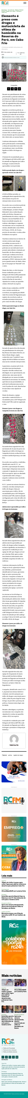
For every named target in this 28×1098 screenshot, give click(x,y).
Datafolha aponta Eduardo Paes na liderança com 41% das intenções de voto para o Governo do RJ (13, 898)
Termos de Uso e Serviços (9, 1050)
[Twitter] (12, 88)
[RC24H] (5, 3)
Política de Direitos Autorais (10, 1052)
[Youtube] (17, 1057)
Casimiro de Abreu (6, 911)
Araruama (18, 11)
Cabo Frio (4, 12)
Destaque (4, 10)
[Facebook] (8, 88)
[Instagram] (6, 1057)
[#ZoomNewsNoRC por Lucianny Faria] (20, 982)
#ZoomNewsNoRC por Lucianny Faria (14, 891)
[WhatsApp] (19, 88)
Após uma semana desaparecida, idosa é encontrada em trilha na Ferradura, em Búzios (13, 906)
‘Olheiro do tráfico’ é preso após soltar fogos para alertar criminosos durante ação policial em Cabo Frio (14, 884)
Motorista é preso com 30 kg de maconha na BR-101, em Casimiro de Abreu (13, 915)
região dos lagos (18, 755)
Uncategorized (5, 889)
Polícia (3, 11)
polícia (10, 755)
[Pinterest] (15, 88)
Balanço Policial (19, 10)
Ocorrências (11, 10)
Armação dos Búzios (6, 903)
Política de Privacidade (9, 1048)
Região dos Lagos (11, 11)
